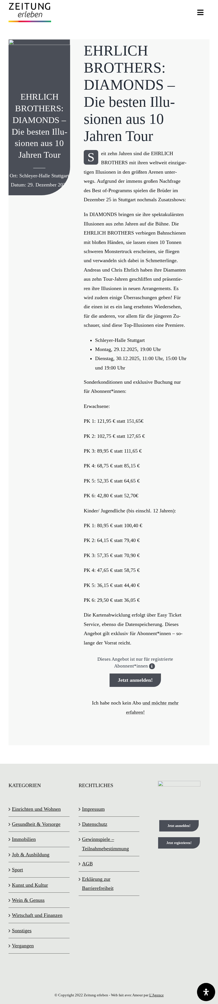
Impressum (93, 809)
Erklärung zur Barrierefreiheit (98, 883)
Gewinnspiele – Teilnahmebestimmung (105, 843)
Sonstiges (22, 930)
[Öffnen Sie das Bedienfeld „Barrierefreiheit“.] (206, 992)
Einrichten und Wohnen (36, 809)
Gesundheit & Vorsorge (36, 824)
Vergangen (23, 945)
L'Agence (156, 995)
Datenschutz (94, 824)
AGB (87, 864)
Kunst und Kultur (30, 885)
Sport (17, 869)
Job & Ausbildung (30, 854)
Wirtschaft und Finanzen (37, 915)
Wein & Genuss (28, 900)
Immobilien (24, 839)
